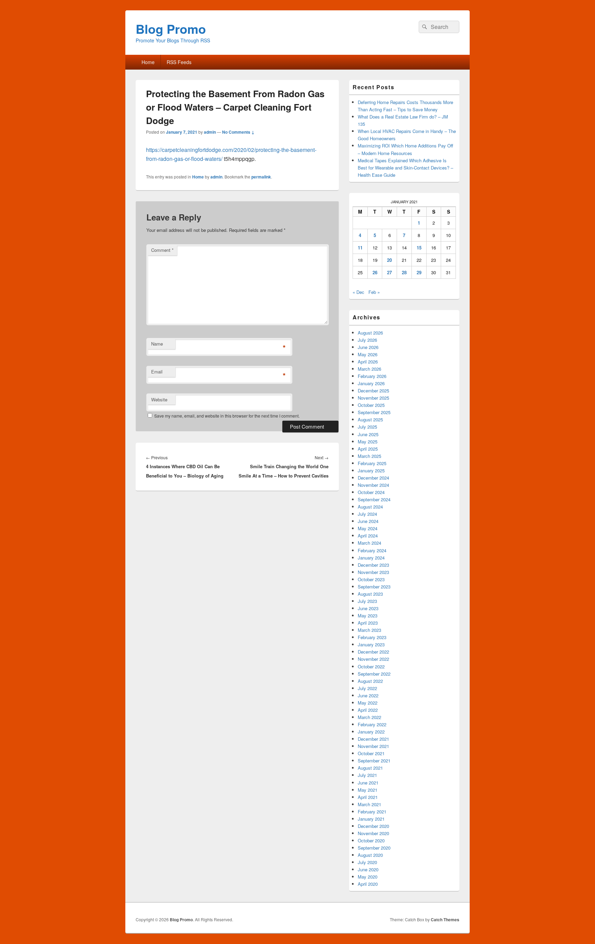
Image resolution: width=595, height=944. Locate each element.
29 (419, 272)
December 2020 (373, 826)
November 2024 (373, 485)
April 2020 (368, 884)
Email (157, 371)
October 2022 (371, 666)
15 (419, 247)
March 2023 (369, 630)
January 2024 (371, 557)
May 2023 (367, 615)
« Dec (358, 292)
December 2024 (373, 477)
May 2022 (367, 702)
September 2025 (374, 412)
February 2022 (372, 724)
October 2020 (371, 840)
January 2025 (371, 470)
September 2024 (374, 499)
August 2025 (370, 419)
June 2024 (368, 521)
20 (389, 260)
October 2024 (371, 492)
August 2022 (370, 681)
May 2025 (367, 441)
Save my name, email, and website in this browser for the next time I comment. (227, 416)
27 (389, 272)
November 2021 (373, 746)
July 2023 (367, 601)
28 (404, 272)
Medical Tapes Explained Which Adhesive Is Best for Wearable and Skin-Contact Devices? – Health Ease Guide (405, 167)
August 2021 (370, 768)
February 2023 (372, 637)
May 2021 (367, 790)
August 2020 (370, 855)
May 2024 (367, 528)
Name (157, 343)
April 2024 (368, 535)
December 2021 (373, 739)
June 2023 (368, 608)
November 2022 (373, 659)
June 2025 (368, 434)
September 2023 (374, 586)
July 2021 (367, 775)
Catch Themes (445, 919)
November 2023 (373, 572)
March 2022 (369, 717)
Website (159, 399)
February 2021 (372, 811)
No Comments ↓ (238, 132)
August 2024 (370, 506)
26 (375, 272)
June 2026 (368, 347)
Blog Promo (171, 29)
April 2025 (368, 448)
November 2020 (373, 833)
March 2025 (369, 456)
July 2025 (367, 426)
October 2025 (371, 405)
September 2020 (374, 847)
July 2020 (367, 862)
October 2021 (371, 753)
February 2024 (372, 550)
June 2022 (368, 695)
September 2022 (374, 673)
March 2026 (369, 369)
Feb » (374, 292)
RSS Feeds (179, 62)
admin (210, 132)
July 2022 (367, 688)
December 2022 (373, 651)
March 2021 (369, 804)
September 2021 (374, 760)
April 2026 (368, 361)
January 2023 (371, 644)
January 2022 (371, 731)
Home (148, 62)
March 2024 (369, 543)
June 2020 (368, 869)
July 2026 (367, 340)
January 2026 (371, 383)
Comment (162, 250)
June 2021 (368, 782)
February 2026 (372, 376)
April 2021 (368, 797)
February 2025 (372, 463)
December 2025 (373, 390)
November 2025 (373, 397)
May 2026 (367, 354)
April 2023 (368, 622)
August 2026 (370, 332)
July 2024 (367, 514)
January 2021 (371, 818)
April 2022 (368, 710)
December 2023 (373, 565)
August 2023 (370, 594)
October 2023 (371, 579)
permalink (261, 177)
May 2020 (367, 876)
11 (360, 247)
